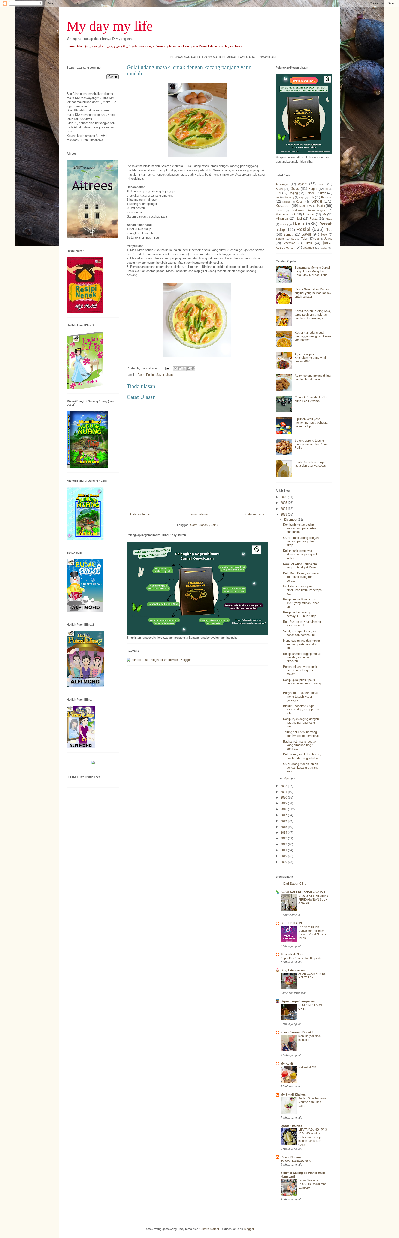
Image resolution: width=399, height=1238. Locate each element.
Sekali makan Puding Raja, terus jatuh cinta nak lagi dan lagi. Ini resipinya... (313, 314)
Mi (324, 214)
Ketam (300, 201)
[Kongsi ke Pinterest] (193, 368)
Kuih (321, 206)
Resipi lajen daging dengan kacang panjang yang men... (301, 722)
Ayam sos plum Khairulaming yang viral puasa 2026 (310, 357)
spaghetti (308, 247)
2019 (284, 803)
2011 (284, 850)
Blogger (249, 1229)
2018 (284, 809)
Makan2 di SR (307, 1067)
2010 (284, 856)
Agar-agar (282, 184)
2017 (284, 815)
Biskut (321, 184)
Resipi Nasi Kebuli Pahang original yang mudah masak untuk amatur (313, 293)
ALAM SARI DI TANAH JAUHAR (303, 892)
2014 (284, 832)
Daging (293, 193)
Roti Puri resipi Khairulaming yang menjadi (302, 623)
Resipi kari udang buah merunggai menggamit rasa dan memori (313, 336)
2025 (284, 502)
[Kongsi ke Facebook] (188, 368)
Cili (326, 189)
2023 (284, 514)
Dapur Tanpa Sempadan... (299, 1001)
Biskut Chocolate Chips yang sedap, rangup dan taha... (301, 709)
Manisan (308, 214)
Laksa (279, 210)
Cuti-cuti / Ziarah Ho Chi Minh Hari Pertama (311, 399)
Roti (329, 230)
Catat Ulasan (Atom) (204, 525)
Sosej (324, 234)
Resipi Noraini (291, 1157)
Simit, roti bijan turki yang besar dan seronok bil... (300, 633)
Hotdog (310, 192)
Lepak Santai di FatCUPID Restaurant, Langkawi (312, 1184)
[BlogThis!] (180, 368)
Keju (301, 197)
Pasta (313, 218)
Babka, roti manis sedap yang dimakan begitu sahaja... (299, 745)
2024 (284, 508)
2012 (284, 844)
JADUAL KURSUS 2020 (296, 1161)
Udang (170, 374)
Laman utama (198, 514)
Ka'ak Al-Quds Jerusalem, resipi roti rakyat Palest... (301, 565)
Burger (312, 189)
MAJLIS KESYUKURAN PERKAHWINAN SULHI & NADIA (313, 899)
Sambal (289, 234)
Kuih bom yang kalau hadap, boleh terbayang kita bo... (302, 756)
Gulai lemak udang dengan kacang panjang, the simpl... (301, 541)
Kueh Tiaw (305, 205)
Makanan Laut (285, 214)
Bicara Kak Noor (292, 954)
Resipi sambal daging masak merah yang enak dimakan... (302, 657)
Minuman (282, 218)
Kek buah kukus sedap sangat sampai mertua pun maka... (299, 528)
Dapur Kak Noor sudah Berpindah (302, 958)
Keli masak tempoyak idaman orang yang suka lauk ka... (301, 554)
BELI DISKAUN (291, 923)
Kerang (286, 201)
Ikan (323, 193)
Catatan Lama (254, 514)
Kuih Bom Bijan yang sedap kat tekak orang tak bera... (301, 577)
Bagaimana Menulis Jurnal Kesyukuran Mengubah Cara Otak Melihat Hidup (312, 271)
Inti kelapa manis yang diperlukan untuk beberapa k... (302, 590)
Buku (295, 189)
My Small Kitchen (293, 1094)
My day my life (110, 26)
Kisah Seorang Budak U (297, 1032)
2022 (284, 786)
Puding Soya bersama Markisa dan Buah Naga (312, 1102)
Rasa (140, 374)
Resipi (150, 374)
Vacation (289, 243)
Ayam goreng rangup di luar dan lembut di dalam (313, 377)
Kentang (326, 197)
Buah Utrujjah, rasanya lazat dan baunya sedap (310, 464)
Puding (284, 224)
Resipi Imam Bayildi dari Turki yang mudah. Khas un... (301, 603)
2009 (284, 862)
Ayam (302, 184)
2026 (284, 497)
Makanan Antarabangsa (308, 210)
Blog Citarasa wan (293, 970)
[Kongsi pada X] (184, 368)
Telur (304, 238)
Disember (291, 519)
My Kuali (287, 1063)
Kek (311, 197)
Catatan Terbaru (140, 514)
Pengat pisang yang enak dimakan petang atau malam (300, 670)
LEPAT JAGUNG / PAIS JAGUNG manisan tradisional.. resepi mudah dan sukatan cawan (312, 1137)
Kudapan (283, 206)
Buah (279, 189)
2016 (284, 821)
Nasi (299, 218)
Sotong (280, 238)
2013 (284, 838)
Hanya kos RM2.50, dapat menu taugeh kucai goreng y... (300, 696)
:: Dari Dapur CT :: (293, 883)
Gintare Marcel (209, 1229)
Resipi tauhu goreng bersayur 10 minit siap (299, 614)
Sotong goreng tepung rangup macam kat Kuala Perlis (311, 444)
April (287, 778)
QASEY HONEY (292, 1126)
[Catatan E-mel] (167, 368)
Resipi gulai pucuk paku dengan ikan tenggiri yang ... (302, 683)
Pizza (328, 218)
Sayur (160, 374)
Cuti (278, 193)
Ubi (316, 238)
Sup (293, 238)
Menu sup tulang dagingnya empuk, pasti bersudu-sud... (301, 644)
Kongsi (316, 201)
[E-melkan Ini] (175, 368)
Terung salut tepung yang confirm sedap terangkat (301, 733)
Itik (277, 197)
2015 (284, 827)
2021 (284, 792)
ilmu (309, 243)
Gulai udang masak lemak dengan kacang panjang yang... (300, 767)
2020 (284, 797)
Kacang (289, 197)
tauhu (324, 248)
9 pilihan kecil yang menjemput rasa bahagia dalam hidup (311, 422)
